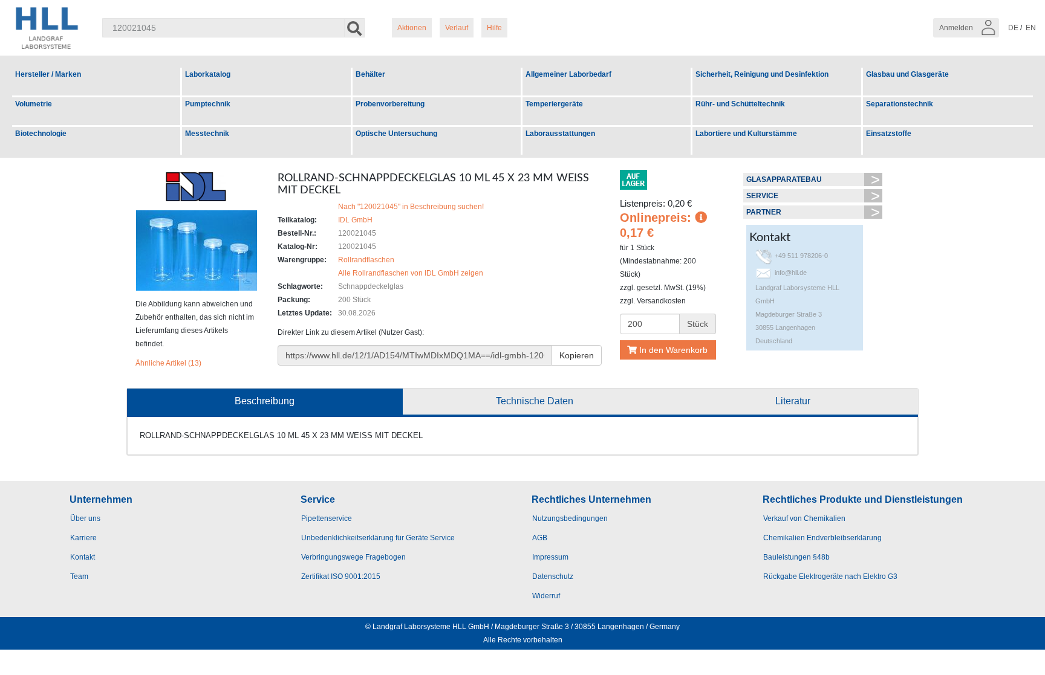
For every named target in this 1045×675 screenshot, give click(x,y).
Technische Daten (534, 401)
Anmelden (957, 28)
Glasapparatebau (784, 179)
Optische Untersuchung (396, 133)
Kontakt (82, 557)
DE (1013, 28)
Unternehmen (101, 499)
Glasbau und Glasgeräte (907, 74)
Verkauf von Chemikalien (804, 518)
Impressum (550, 557)
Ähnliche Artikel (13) (168, 363)
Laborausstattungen (560, 133)
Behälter (370, 74)
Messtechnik (207, 133)
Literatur (792, 401)
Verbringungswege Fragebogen (353, 557)
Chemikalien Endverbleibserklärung (822, 538)
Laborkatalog (207, 74)
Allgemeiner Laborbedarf (568, 74)
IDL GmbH (355, 220)
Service (762, 196)
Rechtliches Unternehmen (591, 499)
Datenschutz (552, 576)
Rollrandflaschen (366, 260)
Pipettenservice (326, 518)
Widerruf (546, 596)
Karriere (83, 538)
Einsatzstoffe (888, 133)
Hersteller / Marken (48, 74)
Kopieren (576, 355)
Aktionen (411, 28)
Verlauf (456, 28)
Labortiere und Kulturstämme (746, 133)
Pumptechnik (207, 104)
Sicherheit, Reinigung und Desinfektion (762, 74)
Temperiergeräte (554, 104)
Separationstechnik (899, 104)
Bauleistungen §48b (796, 557)
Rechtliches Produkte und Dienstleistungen (863, 499)
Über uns (85, 518)
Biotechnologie (41, 133)
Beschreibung (265, 401)
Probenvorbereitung (390, 104)
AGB (539, 538)
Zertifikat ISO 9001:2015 (340, 576)
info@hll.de (791, 272)
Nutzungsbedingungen (570, 518)
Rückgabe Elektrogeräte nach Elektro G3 (830, 576)
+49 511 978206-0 (801, 255)
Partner (763, 212)
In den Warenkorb (672, 350)
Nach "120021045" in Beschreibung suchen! (411, 206)
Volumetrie (33, 104)
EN (1031, 28)
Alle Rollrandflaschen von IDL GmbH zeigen (410, 273)
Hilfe (494, 28)
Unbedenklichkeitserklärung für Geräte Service (378, 538)
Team (79, 576)
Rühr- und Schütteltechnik (740, 104)
